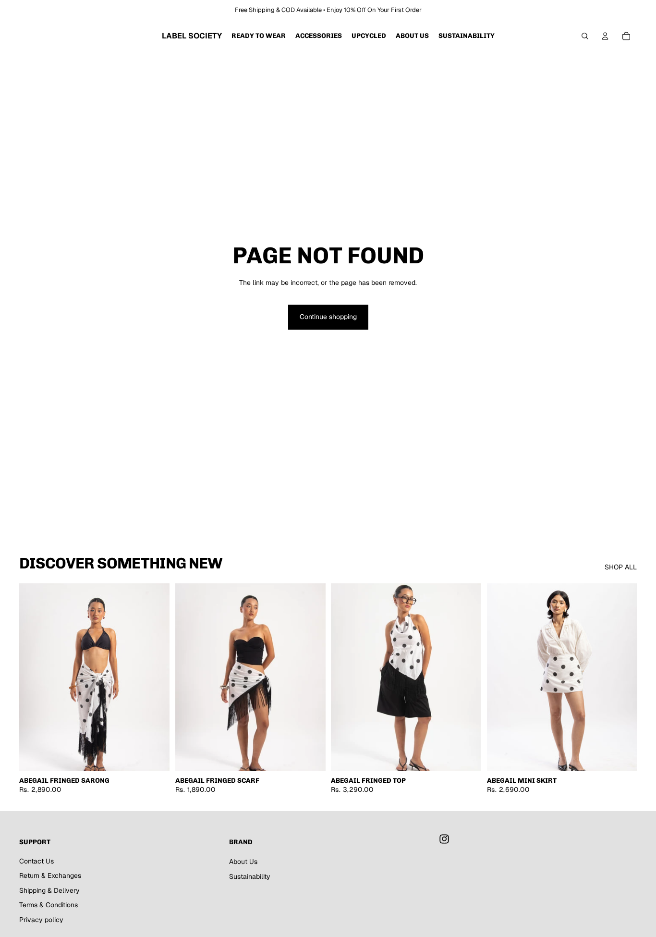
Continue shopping (328, 316)
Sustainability (249, 876)
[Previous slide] (33, 677)
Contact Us (36, 861)
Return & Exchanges (50, 875)
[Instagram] (444, 839)
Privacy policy (41, 919)
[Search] (584, 36)
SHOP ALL (621, 567)
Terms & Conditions (48, 904)
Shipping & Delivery (49, 890)
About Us (243, 861)
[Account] (605, 36)
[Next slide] (155, 677)
